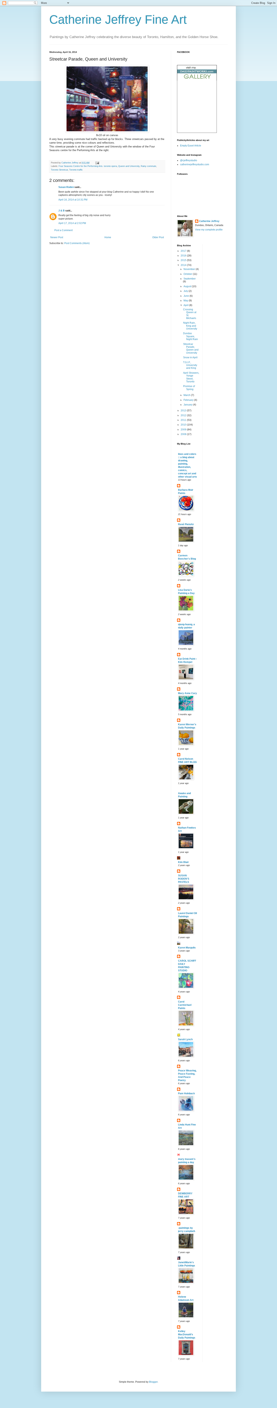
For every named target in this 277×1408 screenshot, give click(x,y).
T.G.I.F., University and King (190, 365)
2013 (184, 410)
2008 (184, 434)
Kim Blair (183, 862)
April (186, 305)
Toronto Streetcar (59, 170)
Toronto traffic (76, 170)
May (186, 300)
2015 (184, 260)
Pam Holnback (186, 1093)
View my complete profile (209, 229)
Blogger (153, 1381)
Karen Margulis (187, 947)
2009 (184, 429)
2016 (184, 255)
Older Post (158, 237)
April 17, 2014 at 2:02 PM (72, 223)
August (188, 286)
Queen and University (129, 166)
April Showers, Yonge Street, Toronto (191, 377)
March (187, 395)
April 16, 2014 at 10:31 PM (72, 199)
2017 (184, 251)
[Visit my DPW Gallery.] (197, 79)
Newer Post (56, 237)
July (186, 291)
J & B (61, 210)
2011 (184, 420)
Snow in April (190, 357)
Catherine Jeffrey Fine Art (118, 19)
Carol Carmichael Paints (184, 1005)
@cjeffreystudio (188, 160)
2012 (184, 415)
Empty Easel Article (190, 145)
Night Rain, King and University (190, 325)
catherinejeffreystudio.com (194, 164)
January (188, 404)
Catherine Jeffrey (209, 221)
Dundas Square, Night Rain (190, 336)
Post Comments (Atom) (77, 243)
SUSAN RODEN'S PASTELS (183, 878)
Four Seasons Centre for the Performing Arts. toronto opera (88, 166)
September (190, 278)
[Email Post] (97, 162)
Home (107, 237)
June (187, 295)
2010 (184, 424)
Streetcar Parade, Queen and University (191, 348)
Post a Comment (63, 230)
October (188, 274)
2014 (184, 265)
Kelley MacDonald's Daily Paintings (186, 1334)
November (190, 269)
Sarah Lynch (185, 1039)
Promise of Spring (189, 387)
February (189, 400)
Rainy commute (148, 166)
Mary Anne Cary (187, 693)
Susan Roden (66, 187)
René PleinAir (186, 524)
